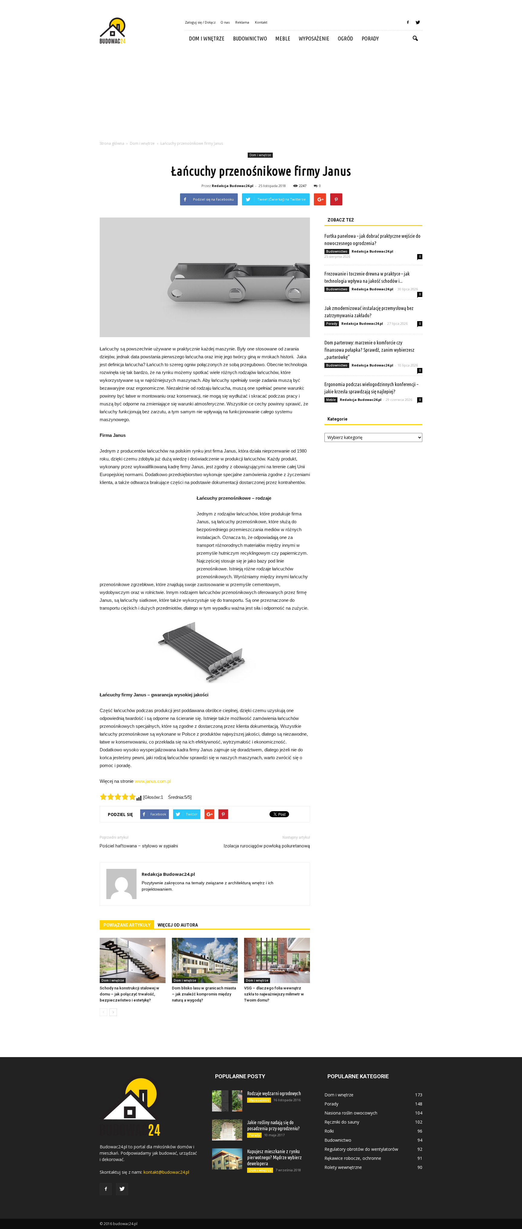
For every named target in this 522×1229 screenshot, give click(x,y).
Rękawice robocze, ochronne (352, 1158)
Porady (370, 38)
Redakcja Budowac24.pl (232, 185)
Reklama (242, 22)
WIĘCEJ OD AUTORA (178, 925)
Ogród (345, 38)
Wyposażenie (314, 38)
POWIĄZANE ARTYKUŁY (126, 925)
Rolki (329, 1131)
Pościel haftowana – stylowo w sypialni (139, 846)
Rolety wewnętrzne (343, 1167)
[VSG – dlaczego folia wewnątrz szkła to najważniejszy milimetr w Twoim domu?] (277, 960)
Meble (283, 38)
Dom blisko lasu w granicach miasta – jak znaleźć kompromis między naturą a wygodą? (204, 994)
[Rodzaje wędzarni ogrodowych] (227, 1100)
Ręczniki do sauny (341, 1122)
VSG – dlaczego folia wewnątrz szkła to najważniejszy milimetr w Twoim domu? (274, 994)
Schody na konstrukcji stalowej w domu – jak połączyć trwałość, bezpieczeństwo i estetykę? (129, 994)
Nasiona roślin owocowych (350, 1113)
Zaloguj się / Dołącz (200, 22)
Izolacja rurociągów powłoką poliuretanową (267, 846)
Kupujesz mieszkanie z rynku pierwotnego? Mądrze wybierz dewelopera (274, 1157)
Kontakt (261, 22)
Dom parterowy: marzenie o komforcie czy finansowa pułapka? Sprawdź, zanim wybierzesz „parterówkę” (369, 350)
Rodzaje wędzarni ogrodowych (274, 1093)
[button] (415, 38)
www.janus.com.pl (153, 781)
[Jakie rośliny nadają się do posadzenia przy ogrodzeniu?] (227, 1129)
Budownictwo (250, 38)
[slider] (118, 796)
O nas (225, 22)
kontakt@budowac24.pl (166, 1172)
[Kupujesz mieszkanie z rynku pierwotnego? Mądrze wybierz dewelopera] (227, 1158)
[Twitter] (417, 22)
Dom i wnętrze (206, 38)
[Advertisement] (261, 92)
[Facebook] (407, 22)
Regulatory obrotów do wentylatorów (361, 1149)
